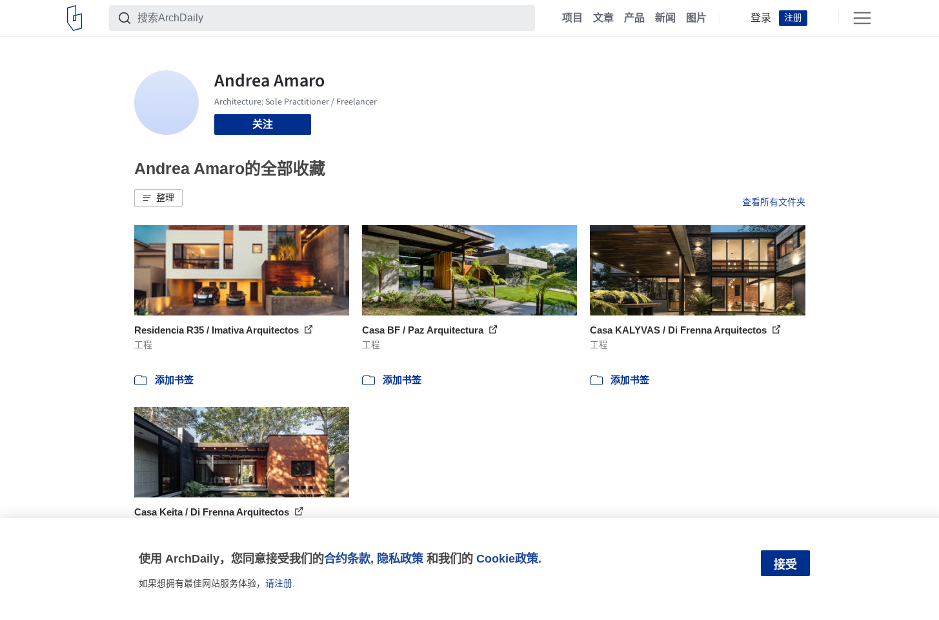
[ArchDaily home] (74, 18)
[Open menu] (862, 18)
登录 (761, 18)
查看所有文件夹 (773, 201)
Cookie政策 (507, 558)
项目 (572, 18)
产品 (634, 18)
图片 (696, 18)
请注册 (278, 583)
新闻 (665, 18)
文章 (603, 18)
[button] (158, 198)
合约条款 (347, 558)
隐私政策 (400, 558)
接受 (785, 564)
